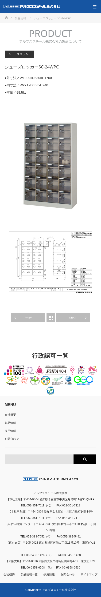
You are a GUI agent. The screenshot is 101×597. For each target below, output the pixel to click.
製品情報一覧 (29, 574)
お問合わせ (12, 439)
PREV (28, 317)
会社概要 (10, 414)
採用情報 (10, 431)
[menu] (94, 6)
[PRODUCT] (51, 317)
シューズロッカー (19, 54)
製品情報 (10, 423)
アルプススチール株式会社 (59, 590)
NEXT (72, 317)
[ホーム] (6, 17)
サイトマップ (89, 574)
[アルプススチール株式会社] (32, 6)
